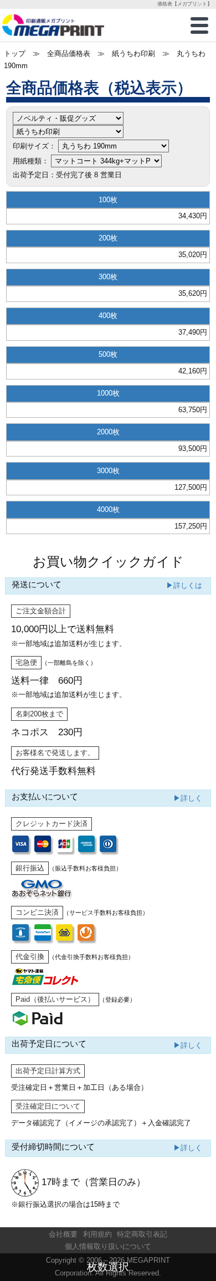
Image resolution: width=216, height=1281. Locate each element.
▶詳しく (187, 798)
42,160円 (192, 371)
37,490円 (192, 332)
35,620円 (192, 293)
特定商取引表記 (142, 1234)
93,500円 (192, 448)
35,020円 (192, 254)
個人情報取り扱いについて (108, 1246)
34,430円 (192, 216)
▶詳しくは (184, 585)
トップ (14, 53)
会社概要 (63, 1234)
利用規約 (97, 1234)
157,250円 (190, 526)
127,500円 (190, 487)
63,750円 (192, 410)
